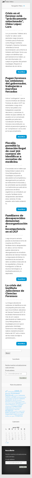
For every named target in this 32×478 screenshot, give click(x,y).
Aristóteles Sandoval (12, 394)
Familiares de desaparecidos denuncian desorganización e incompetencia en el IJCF (16, 223)
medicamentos (9, 409)
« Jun (7, 443)
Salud (22, 412)
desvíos (15, 400)
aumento (16, 395)
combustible (8, 398)
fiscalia (9, 403)
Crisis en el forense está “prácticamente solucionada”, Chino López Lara (16, 20)
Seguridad (9, 414)
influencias (8, 406)
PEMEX (7, 412)
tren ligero (12, 416)
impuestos (20, 404)
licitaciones (8, 407)
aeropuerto (11, 391)
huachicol (12, 404)
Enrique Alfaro (14, 401)
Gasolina (18, 403)
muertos (16, 411)
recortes (13, 412)
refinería (18, 412)
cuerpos (22, 398)
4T (6, 391)
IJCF (16, 404)
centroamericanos (21, 397)
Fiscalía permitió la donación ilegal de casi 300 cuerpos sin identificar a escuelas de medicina (15, 152)
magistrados (18, 407)
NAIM (23, 411)
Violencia (18, 416)
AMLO (18, 391)
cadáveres (21, 395)
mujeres (20, 411)
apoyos (7, 393)
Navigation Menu (16, 6)
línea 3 (13, 407)
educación (8, 401)
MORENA (9, 411)
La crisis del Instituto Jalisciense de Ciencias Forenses (14, 291)
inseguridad (16, 406)
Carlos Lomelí (10, 397)
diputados (19, 400)
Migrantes (16, 409)
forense (13, 403)
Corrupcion (15, 398)
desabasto (8, 400)
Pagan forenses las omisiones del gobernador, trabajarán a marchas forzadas (15, 85)
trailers (15, 414)
